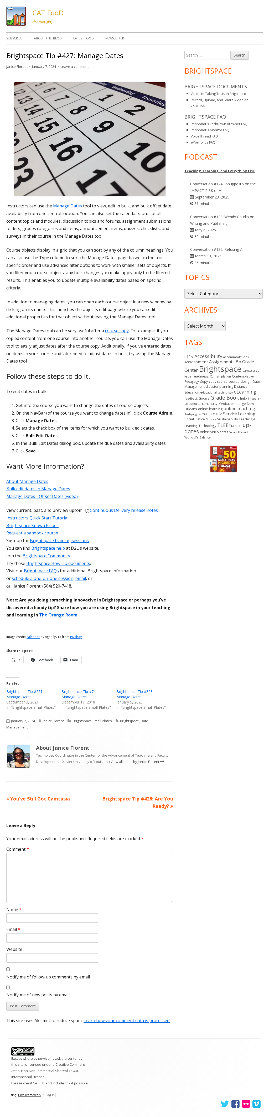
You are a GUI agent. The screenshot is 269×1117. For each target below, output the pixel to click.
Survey (211, 419)
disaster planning (219, 386)
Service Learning (239, 414)
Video (204, 431)
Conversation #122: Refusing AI (217, 249)
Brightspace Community (46, 556)
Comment (17, 849)
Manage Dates (67, 206)
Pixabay (76, 637)
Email (13, 929)
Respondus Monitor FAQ (210, 129)
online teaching (239, 408)
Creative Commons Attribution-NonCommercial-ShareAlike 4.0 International (48, 1070)
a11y (188, 356)
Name (14, 909)
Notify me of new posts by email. (38, 995)
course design (240, 381)
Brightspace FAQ (205, 117)
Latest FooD (83, 38)
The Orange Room (58, 615)
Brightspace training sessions (59, 540)
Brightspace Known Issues (32, 525)
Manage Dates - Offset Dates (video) (42, 496)
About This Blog (48, 38)
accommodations (236, 357)
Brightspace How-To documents (58, 563)
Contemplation (220, 376)
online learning (210, 408)
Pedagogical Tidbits (198, 414)
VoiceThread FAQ (204, 136)
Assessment (196, 361)
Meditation (227, 403)
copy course (218, 381)
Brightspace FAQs (41, 571)
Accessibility (208, 356)
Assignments (222, 362)
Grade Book (224, 397)
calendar (33, 637)
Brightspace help (48, 548)
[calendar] (89, 138)
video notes (219, 432)
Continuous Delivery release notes (124, 510)
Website (14, 949)
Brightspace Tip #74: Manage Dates (78, 694)
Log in (50, 1095)
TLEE (222, 425)
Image (252, 398)
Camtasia (248, 371)
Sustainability (227, 419)
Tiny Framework (29, 1095)
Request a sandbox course (32, 533)
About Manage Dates (27, 481)
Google (204, 398)
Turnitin (235, 425)
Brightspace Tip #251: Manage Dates (24, 694)
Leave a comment (74, 66)
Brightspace (129, 720)
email (80, 578)
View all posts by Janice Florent (135, 761)
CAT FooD (48, 12)
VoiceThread (238, 432)
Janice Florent (17, 66)
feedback (191, 398)
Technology (207, 426)
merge (241, 403)
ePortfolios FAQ (203, 142)
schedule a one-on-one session (42, 578)
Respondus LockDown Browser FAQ (219, 123)
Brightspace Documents (215, 86)
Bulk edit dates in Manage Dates (38, 489)
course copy (117, 331)
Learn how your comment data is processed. (127, 1020)
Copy (204, 381)
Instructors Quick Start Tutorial (37, 518)
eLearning (245, 391)
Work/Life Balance (197, 437)
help (243, 398)
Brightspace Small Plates (92, 720)
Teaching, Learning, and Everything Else (219, 171)
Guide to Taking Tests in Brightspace (220, 93)
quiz (217, 414)
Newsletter (114, 38)
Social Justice (194, 419)
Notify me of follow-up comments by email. (48, 977)
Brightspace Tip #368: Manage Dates (134, 694)
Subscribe (14, 38)
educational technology (216, 392)
